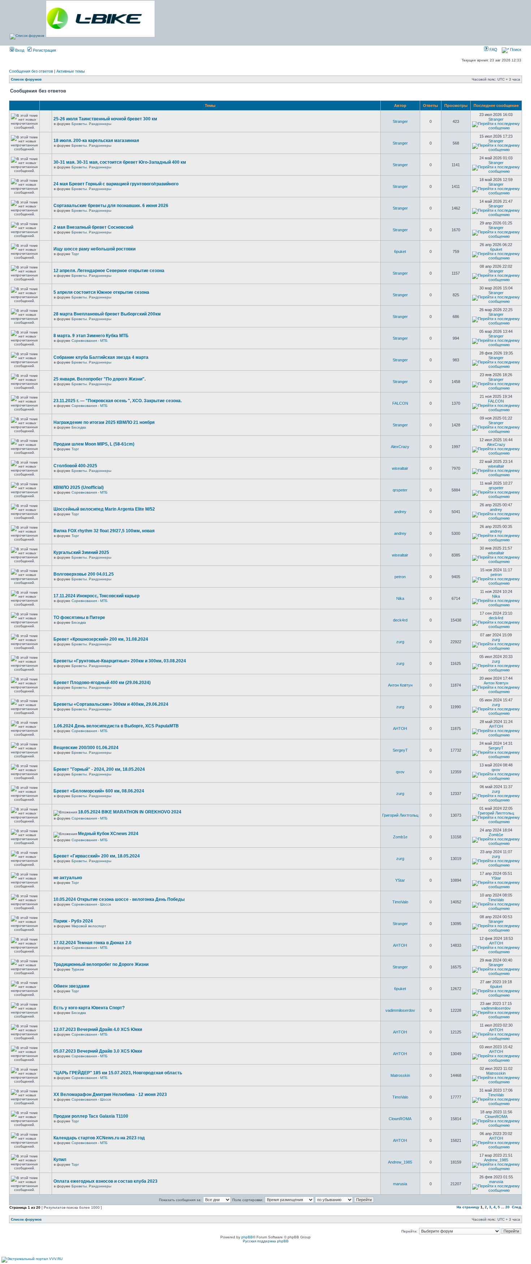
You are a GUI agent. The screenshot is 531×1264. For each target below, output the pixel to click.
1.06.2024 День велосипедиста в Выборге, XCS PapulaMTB (116, 725)
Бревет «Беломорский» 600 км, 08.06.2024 (98, 791)
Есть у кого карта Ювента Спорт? (89, 1007)
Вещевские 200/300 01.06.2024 (85, 747)
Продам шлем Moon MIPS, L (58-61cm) (93, 444)
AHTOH (400, 728)
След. (517, 1207)
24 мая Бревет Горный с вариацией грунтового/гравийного (115, 183)
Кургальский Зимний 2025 (81, 552)
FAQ (492, 49)
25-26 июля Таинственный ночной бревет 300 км (105, 118)
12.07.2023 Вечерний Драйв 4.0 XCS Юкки (97, 1029)
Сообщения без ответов (31, 71)
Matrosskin (400, 1075)
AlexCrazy (400, 446)
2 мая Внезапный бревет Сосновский (93, 227)
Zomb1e (400, 837)
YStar (400, 880)
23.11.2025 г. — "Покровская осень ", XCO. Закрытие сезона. (117, 400)
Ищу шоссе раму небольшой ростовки (94, 248)
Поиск (515, 49)
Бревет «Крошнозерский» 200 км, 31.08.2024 (100, 639)
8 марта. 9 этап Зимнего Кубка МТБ (91, 335)
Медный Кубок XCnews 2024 (108, 833)
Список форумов (26, 79)
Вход (19, 50)
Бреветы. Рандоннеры (91, 124)
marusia (400, 1184)
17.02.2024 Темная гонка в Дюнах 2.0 (92, 942)
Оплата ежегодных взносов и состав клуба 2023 (105, 1181)
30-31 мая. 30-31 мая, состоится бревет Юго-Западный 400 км (119, 162)
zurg (400, 642)
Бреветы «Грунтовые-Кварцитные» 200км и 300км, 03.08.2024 (119, 660)
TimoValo (400, 902)
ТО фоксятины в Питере (79, 617)
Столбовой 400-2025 (75, 465)
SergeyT (400, 750)
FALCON (400, 403)
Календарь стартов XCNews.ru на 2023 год (99, 1137)
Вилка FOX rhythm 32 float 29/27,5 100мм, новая (104, 530)
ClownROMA (400, 1119)
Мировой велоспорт (89, 926)
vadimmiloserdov (400, 1010)
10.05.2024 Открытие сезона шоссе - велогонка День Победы (119, 899)
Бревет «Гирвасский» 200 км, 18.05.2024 (96, 856)
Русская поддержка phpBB (266, 1241)
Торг (75, 254)
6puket (400, 251)
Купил (59, 1159)
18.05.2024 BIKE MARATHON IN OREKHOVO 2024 (129, 811)
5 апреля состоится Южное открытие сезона (101, 292)
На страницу (468, 1207)
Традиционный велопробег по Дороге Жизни (100, 964)
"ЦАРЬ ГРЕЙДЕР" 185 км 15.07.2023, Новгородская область (117, 1072)
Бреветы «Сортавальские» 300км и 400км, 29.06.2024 (110, 704)
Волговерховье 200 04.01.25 (83, 574)
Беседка (79, 427)
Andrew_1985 (400, 1162)
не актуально (67, 877)
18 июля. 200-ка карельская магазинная (96, 140)
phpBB (247, 1237)
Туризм (78, 969)
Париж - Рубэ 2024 (73, 921)
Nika (400, 598)
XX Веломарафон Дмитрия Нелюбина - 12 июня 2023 (110, 1094)
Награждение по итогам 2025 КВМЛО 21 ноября (104, 422)
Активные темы (70, 71)
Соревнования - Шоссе (91, 904)
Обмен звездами (71, 986)
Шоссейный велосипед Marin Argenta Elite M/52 (104, 509)
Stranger (400, 121)
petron (400, 577)
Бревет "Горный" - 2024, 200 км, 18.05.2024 (99, 769)
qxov (400, 772)
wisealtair (400, 468)
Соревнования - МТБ (90, 341)
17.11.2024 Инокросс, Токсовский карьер (96, 595)
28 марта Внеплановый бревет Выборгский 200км (107, 314)
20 (507, 1207)
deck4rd (400, 620)
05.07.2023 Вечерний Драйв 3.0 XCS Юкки (97, 1051)
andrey (400, 512)
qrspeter (400, 490)
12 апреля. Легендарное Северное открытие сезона (108, 270)
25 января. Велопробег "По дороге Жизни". (99, 379)
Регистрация (44, 50)
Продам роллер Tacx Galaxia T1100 (90, 1116)
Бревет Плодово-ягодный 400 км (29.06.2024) (102, 682)
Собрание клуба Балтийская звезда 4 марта (100, 357)
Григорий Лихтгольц (400, 815)
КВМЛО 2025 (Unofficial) (78, 487)
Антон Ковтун (400, 685)
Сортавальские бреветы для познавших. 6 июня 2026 (110, 205)
